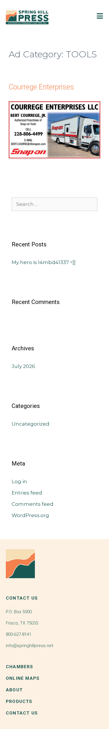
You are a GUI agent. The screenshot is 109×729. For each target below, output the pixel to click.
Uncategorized (30, 424)
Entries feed (27, 493)
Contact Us (22, 713)
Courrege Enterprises (41, 87)
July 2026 (23, 366)
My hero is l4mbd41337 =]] (44, 262)
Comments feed (32, 504)
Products (19, 701)
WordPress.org (30, 515)
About (14, 690)
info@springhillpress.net (29, 645)
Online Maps (23, 678)
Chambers (19, 666)
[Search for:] (54, 204)
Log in (19, 481)
